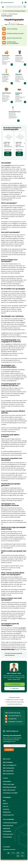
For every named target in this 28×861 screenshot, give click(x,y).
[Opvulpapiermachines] (14, 114)
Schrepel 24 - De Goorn (15, 722)
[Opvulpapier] (7, 57)
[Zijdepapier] (20, 76)
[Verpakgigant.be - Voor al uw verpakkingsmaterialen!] (9, 2)
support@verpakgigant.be (14, 715)
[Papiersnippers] (7, 95)
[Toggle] (3, 653)
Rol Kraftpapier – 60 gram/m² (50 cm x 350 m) (13, 145)
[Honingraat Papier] (20, 95)
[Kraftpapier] (7, 76)
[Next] (24, 143)
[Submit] (24, 6)
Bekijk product (13, 153)
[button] (25, 2)
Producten (4, 14)
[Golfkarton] (20, 57)
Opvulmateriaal (12, 14)
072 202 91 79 (12, 719)
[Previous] (4, 143)
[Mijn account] (22, 2)
